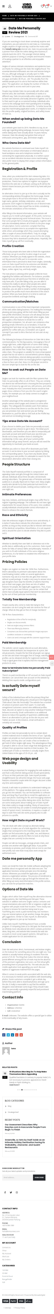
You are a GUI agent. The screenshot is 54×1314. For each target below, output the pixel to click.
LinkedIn (12, 1034)
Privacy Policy (20, 1308)
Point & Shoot (7, 1276)
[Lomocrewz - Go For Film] (27, 6)
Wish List (5, 1256)
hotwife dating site (13, 49)
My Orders (6, 1259)
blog (9, 1106)
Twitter (8, 1034)
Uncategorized (19, 36)
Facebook (3, 1034)
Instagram (16, 1192)
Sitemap (8, 1308)
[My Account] (10, 6)
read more (14, 1085)
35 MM (4, 1273)
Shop (4, 1250)
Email (21, 1034)
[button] (18, 1090)
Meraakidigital (39, 1295)
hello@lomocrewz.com (10, 1231)
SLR (3, 1282)
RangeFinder (7, 1279)
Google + (16, 1034)
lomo (8, 36)
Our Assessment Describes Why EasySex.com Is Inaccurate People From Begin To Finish (25, 1127)
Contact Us (6, 1247)
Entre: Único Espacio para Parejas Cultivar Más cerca (29, 1072)
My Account (6, 1253)
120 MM (5, 1270)
